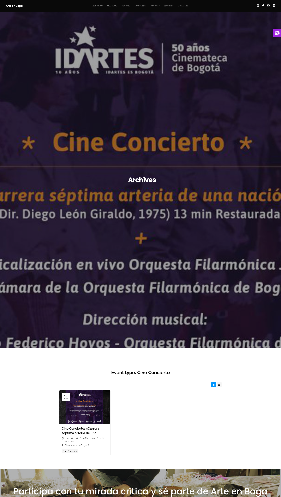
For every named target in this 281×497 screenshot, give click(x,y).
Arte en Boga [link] (14, 6)
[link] (277, 33)
